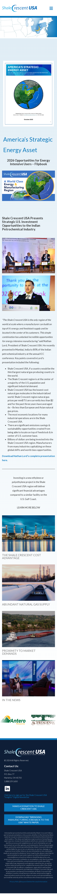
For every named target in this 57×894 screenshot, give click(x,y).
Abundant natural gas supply (26, 604)
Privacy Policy (14, 881)
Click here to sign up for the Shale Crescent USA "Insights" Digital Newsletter (25, 796)
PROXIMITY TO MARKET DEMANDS (19, 652)
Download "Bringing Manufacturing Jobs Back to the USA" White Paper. (28, 820)
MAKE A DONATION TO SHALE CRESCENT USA (28, 807)
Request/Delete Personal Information (33, 881)
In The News (11, 700)
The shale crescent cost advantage (21, 556)
